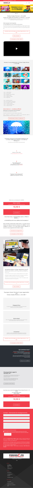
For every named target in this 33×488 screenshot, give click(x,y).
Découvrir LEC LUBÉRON (25, 360)
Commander (16, 212)
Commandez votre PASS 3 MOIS (9, 383)
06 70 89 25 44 (5, 0)
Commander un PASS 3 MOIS (16, 39)
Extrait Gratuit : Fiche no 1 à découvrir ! (16, 118)
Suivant (32, 8)
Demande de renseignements (16, 230)
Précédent (1, 8)
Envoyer (7, 434)
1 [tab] (15, 13)
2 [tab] (16, 13)
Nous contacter (16, 35)
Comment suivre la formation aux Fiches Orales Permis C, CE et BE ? (16, 32)
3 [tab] (17, 13)
